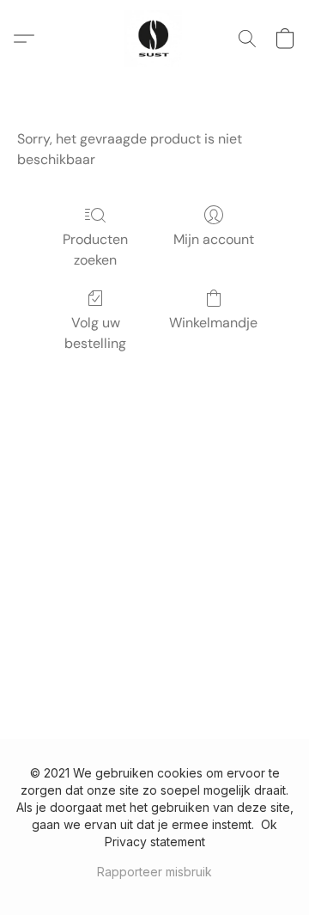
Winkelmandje (213, 323)
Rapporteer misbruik (154, 871)
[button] (154, 38)
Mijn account (213, 239)
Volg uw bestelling (95, 333)
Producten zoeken (95, 249)
